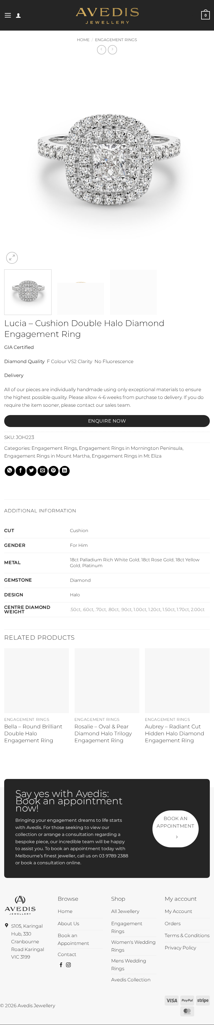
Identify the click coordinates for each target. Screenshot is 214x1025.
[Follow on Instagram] (68, 965)
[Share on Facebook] (21, 471)
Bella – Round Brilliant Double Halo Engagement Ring (33, 733)
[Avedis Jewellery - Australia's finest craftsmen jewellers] (107, 15)
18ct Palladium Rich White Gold (104, 559)
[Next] (199, 162)
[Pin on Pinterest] (53, 471)
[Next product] (101, 49)
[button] (8, 15)
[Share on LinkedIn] (65, 471)
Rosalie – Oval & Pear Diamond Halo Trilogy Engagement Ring (103, 733)
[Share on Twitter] (31, 471)
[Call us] (193, 15)
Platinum (92, 565)
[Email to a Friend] (43, 471)
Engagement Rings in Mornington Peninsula (131, 448)
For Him (79, 545)
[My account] (18, 15)
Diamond (80, 580)
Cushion (79, 530)
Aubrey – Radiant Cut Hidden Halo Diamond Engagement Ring (174, 733)
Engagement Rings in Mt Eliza (127, 456)
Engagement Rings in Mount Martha (47, 456)
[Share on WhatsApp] (10, 471)
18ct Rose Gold (157, 559)
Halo (75, 594)
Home (83, 39)
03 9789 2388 (113, 855)
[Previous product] (112, 49)
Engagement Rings (116, 39)
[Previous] (15, 162)
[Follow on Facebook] (61, 965)
